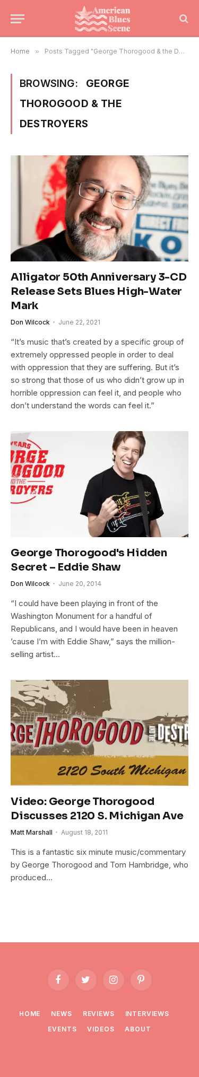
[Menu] (17, 19)
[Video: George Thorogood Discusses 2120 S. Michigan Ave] (99, 732)
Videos (100, 1029)
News (61, 1014)
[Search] (182, 19)
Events (62, 1029)
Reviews (99, 1014)
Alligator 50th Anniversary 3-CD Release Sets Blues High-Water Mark (99, 291)
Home (29, 1014)
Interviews (147, 1014)
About (138, 1029)
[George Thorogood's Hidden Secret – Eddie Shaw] (99, 484)
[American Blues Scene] (104, 18)
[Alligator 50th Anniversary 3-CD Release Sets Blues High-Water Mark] (99, 208)
